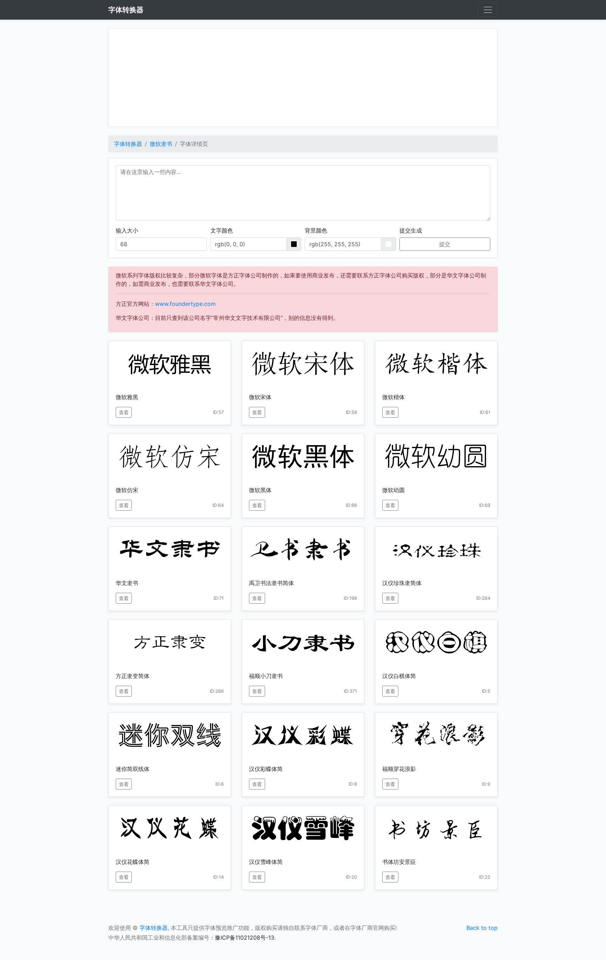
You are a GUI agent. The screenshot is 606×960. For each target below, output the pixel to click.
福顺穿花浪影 (399, 768)
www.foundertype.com (185, 303)
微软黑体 (260, 490)
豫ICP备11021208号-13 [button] (244, 937)
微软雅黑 (127, 397)
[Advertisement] (303, 77)
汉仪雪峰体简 (266, 861)
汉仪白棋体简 (399, 675)
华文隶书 (127, 582)
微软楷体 (393, 397)
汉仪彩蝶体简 (266, 768)
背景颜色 (316, 230)
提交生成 (410, 230)
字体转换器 (128, 143)
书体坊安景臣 (399, 861)
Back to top (482, 927)
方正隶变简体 (132, 675)
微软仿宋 (127, 490)
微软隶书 (161, 143)
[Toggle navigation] (488, 10)
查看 (124, 412)
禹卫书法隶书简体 (271, 582)
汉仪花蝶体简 (132, 861)
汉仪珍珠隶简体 (402, 582)
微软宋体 (260, 397)
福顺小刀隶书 (266, 675)
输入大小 (127, 230)
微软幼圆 (393, 490)
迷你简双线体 (132, 768)
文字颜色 (221, 230)
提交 (444, 244)
